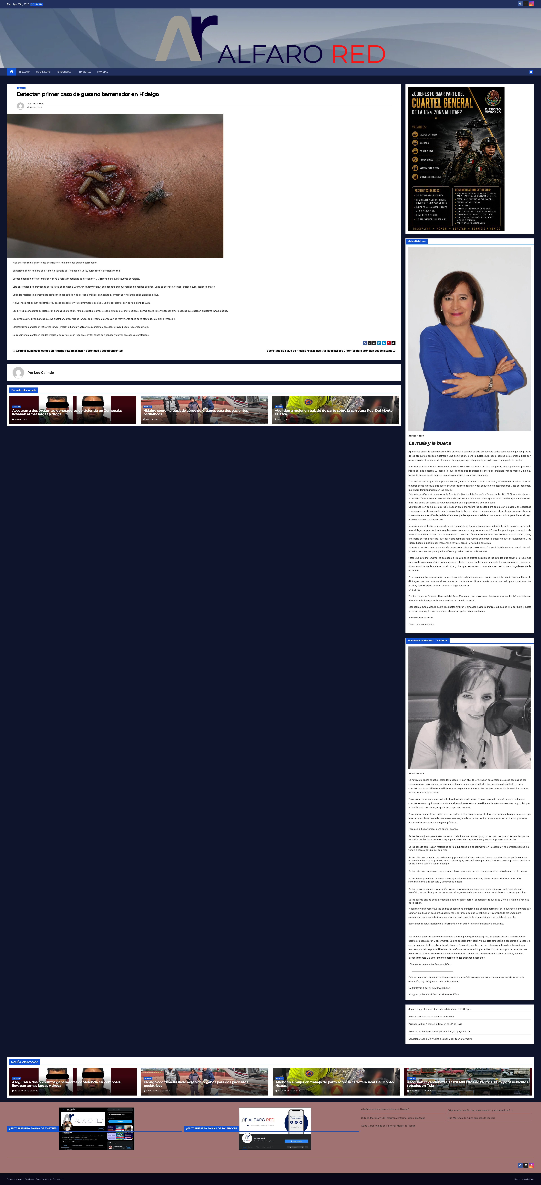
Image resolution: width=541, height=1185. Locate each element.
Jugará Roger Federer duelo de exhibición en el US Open (440, 1009)
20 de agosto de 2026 (26, 1091)
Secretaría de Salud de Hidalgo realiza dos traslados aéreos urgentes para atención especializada (330, 350)
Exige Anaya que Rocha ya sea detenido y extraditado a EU (480, 1110)
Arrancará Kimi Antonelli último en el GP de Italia (435, 1024)
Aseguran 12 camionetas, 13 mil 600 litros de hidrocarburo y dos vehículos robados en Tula (467, 1084)
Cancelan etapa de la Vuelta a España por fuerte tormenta (440, 1038)
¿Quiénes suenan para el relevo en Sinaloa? (385, 1109)
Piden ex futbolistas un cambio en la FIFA (431, 1016)
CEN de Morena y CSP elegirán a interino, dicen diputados (393, 1118)
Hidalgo (24, 72)
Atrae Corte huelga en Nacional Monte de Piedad (388, 1125)
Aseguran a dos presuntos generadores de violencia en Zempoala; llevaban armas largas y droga (67, 412)
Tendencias (64, 72)
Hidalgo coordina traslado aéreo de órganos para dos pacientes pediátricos (195, 412)
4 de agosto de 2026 (421, 1091)
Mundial (102, 72)
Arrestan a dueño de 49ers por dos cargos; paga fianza (439, 1031)
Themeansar (58, 1179)
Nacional (85, 72)
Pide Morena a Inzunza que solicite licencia (471, 1118)
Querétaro (43, 72)
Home (517, 1179)
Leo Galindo (37, 103)
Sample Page (528, 1179)
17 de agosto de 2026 (289, 1091)
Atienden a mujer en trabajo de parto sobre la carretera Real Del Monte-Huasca (334, 412)
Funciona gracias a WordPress (21, 1179)
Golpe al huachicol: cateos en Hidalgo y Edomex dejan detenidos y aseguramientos (69, 350)
